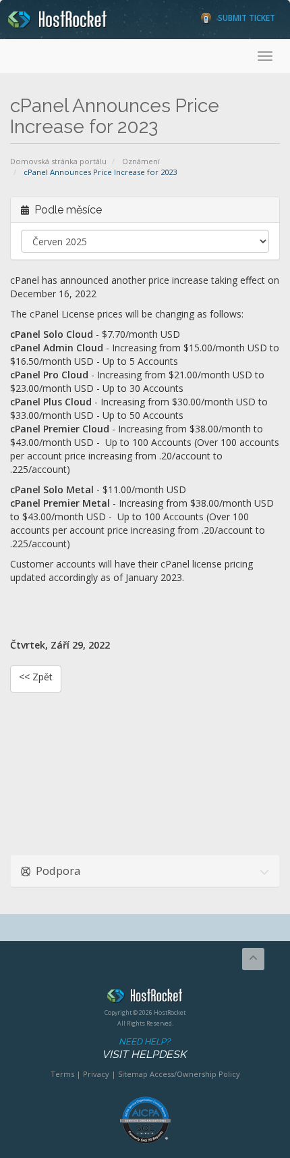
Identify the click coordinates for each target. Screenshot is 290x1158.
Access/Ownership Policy (195, 1074)
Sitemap (133, 1074)
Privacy (96, 1074)
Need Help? (144, 1048)
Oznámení (141, 161)
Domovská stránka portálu (58, 161)
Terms (62, 1074)
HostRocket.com (145, 998)
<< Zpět (36, 676)
